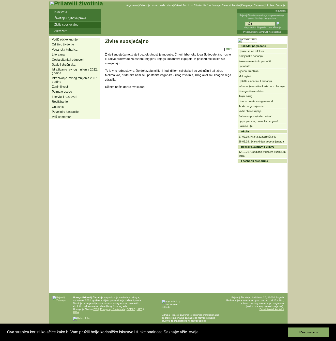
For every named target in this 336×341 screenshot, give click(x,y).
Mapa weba (250, 27)
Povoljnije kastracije (65, 112)
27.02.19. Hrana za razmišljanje (257, 136)
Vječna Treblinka (249, 71)
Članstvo (259, 5)
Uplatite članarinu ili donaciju (255, 81)
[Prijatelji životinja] (76, 3)
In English (280, 11)
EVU (96, 309)
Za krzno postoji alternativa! (255, 116)
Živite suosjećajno (66, 24)
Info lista (270, 5)
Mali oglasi (245, 76)
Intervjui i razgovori (64, 97)
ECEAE (131, 309)
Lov (190, 5)
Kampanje (247, 5)
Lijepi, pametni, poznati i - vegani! (258, 121)
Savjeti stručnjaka (64, 64)
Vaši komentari (62, 117)
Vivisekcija (145, 5)
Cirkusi (178, 5)
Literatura (58, 54)
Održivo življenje (63, 44)
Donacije (281, 5)
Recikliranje (60, 101)
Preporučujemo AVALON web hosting (262, 32)
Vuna (170, 5)
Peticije (236, 5)
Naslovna (60, 12)
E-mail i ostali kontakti (272, 309)
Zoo (185, 5)
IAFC (139, 309)
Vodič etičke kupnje (65, 39)
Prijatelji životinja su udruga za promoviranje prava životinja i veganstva (262, 16)
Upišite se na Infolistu (251, 51)
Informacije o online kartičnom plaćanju (262, 86)
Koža (163, 5)
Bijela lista (244, 66)
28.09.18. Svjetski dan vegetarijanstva (261, 141)
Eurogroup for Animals (112, 309)
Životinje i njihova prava (70, 18)
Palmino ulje (246, 126)
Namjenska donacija (251, 56)
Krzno (155, 5)
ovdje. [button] (194, 332)
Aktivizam (60, 31)
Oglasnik (58, 107)
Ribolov (198, 5)
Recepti (226, 5)
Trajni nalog (245, 96)
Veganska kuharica (64, 49)
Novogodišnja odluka (251, 91)
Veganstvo (132, 5)
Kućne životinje (212, 5)
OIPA (76, 312)
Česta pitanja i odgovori (68, 59)
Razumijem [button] (308, 332)
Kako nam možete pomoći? (255, 61)
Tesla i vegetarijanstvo (252, 106)
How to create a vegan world (256, 101)
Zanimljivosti (60, 86)
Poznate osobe (62, 91)
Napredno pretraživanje (269, 27)
